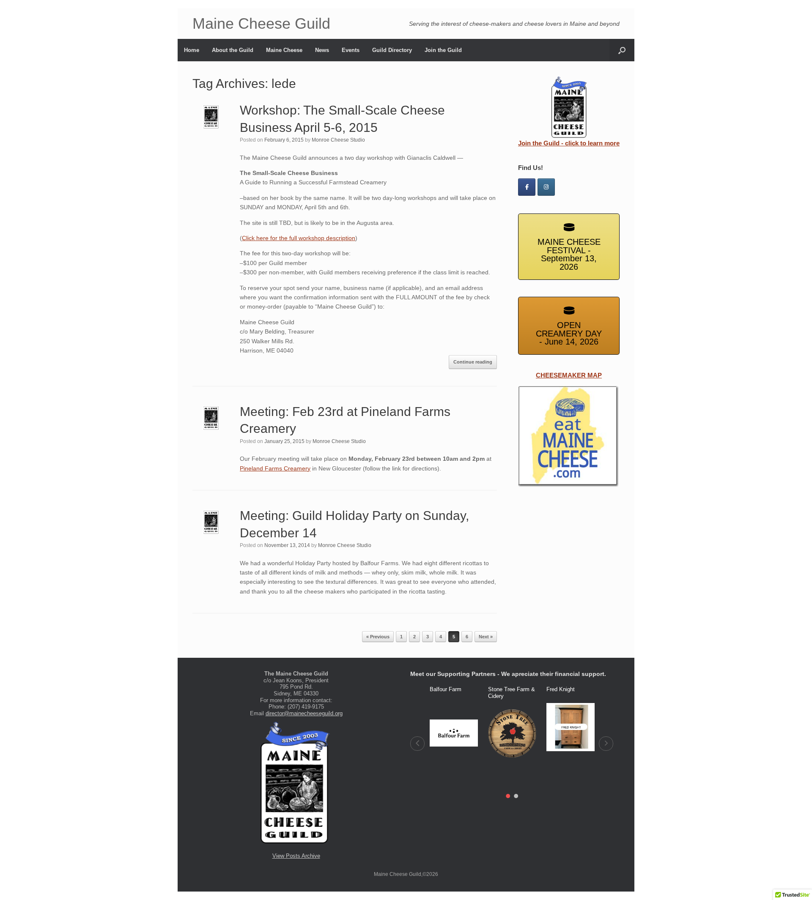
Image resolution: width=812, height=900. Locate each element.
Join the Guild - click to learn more (569, 143)
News (322, 50)
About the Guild (232, 50)
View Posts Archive (296, 856)
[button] (417, 743)
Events (350, 50)
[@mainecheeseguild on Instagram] (546, 187)
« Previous (378, 636)
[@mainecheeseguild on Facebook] (526, 187)
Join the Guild (443, 50)
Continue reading (472, 361)
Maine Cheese (284, 50)
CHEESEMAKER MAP (569, 375)
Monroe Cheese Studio (338, 140)
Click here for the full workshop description (298, 238)
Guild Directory (392, 50)
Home (191, 50)
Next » (486, 636)
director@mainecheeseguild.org (304, 713)
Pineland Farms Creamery (275, 468)
